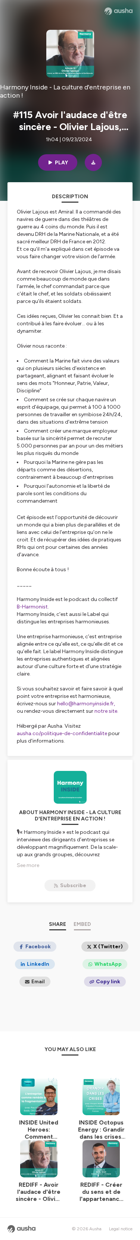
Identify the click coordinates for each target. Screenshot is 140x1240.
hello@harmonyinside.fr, (86, 703)
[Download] (93, 162)
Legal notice (121, 1228)
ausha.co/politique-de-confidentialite (62, 733)
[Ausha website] (119, 11)
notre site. (106, 711)
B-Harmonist (32, 607)
